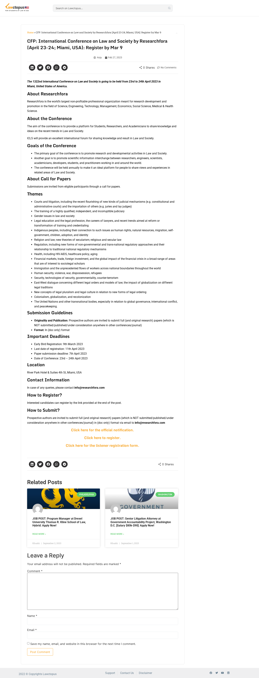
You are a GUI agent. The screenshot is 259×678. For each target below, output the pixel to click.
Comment (34, 571)
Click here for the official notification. (102, 430)
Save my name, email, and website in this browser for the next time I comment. (83, 643)
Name (32, 615)
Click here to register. (102, 438)
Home (30, 32)
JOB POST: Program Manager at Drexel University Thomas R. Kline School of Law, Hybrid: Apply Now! (59, 522)
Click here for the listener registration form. (102, 445)
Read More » (39, 534)
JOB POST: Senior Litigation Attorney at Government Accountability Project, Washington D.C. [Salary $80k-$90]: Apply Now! (140, 522)
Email (32, 629)
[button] (32, 67)
